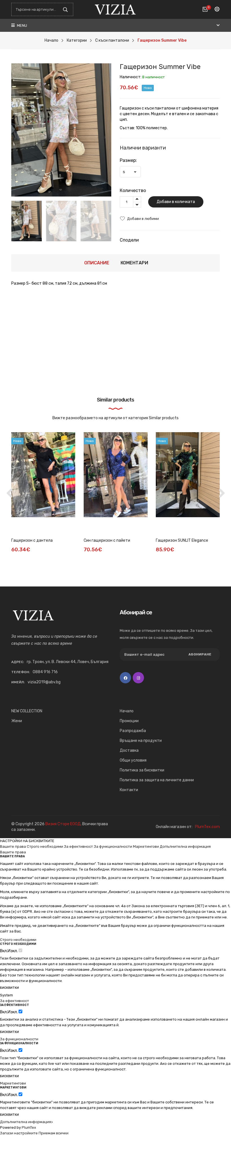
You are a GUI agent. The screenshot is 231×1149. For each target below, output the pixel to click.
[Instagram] (138, 677)
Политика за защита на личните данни (157, 780)
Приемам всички (53, 1133)
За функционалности (113, 846)
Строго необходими (45, 846)
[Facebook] (125, 677)
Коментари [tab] (134, 263)
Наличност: (130, 77)
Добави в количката (176, 201)
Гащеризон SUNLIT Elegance (182, 540)
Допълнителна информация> (26, 1122)
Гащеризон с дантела (32, 540)
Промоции (129, 721)
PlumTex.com (207, 826)
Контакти (129, 789)
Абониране (199, 654)
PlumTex (29, 1127)
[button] (106, 221)
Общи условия (133, 760)
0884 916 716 (45, 672)
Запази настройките (19, 1133)
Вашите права (13, 846)
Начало (127, 711)
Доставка (129, 750)
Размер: (128, 160)
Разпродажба (133, 730)
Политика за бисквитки (142, 770)
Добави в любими (143, 219)
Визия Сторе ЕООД (63, 824)
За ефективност (78, 846)
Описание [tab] (96, 263)
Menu (21, 25)
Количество (133, 190)
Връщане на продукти (141, 740)
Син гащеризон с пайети (107, 540)
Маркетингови (146, 846)
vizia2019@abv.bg (44, 682)
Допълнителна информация (185, 846)
